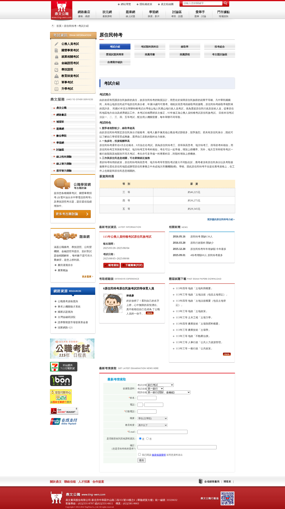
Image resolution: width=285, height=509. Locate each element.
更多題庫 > (87, 276)
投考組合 (220, 46)
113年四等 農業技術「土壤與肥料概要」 (198, 323)
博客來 (227, 481)
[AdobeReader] (74, 411)
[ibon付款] (74, 381)
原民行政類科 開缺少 (202, 242)
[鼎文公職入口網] (61, 11)
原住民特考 (70, 25)
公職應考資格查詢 (68, 301)
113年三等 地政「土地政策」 (192, 311)
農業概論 (63, 270)
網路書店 (84, 12)
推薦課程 (185, 54)
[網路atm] (74, 397)
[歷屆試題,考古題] (227, 355)
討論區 (177, 12)
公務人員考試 (70, 43)
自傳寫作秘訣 (115, 62)
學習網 (153, 12)
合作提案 (98, 481)
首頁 (58, 25)
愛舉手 (200, 12)
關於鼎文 (56, 481)
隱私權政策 (146, 4)
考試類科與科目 (150, 46)
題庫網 (130, 12)
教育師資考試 (70, 75)
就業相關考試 (70, 56)
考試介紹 (115, 46)
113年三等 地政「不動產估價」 (193, 336)
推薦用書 (150, 54)
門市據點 (223, 12)
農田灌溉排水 (65, 265)
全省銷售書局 (211, 481)
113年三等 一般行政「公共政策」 (194, 348)
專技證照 (67, 69)
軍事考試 (67, 82)
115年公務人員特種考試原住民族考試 (127, 236)
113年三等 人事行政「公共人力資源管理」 (199, 342)
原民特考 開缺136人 (201, 236)
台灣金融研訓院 (66, 317)
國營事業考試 (70, 50)
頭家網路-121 (65, 327)
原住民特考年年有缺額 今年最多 (208, 249)
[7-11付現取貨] (74, 367)
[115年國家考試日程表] (74, 349)
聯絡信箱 (70, 481)
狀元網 (107, 12)
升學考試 (67, 88)
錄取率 (184, 46)
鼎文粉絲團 (167, 4)
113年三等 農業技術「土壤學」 (193, 329)
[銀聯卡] (74, 422)
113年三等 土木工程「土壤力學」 (194, 317)
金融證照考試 (70, 63)
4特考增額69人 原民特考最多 (206, 255)
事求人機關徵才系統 (69, 306)
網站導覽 (126, 4)
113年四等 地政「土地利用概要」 (194, 288)
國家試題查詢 (65, 311)
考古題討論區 (219, 54)
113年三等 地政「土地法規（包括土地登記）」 (202, 294)
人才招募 (84, 481)
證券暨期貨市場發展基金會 (73, 322)
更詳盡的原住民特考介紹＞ (221, 219)
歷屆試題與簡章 (115, 54)
